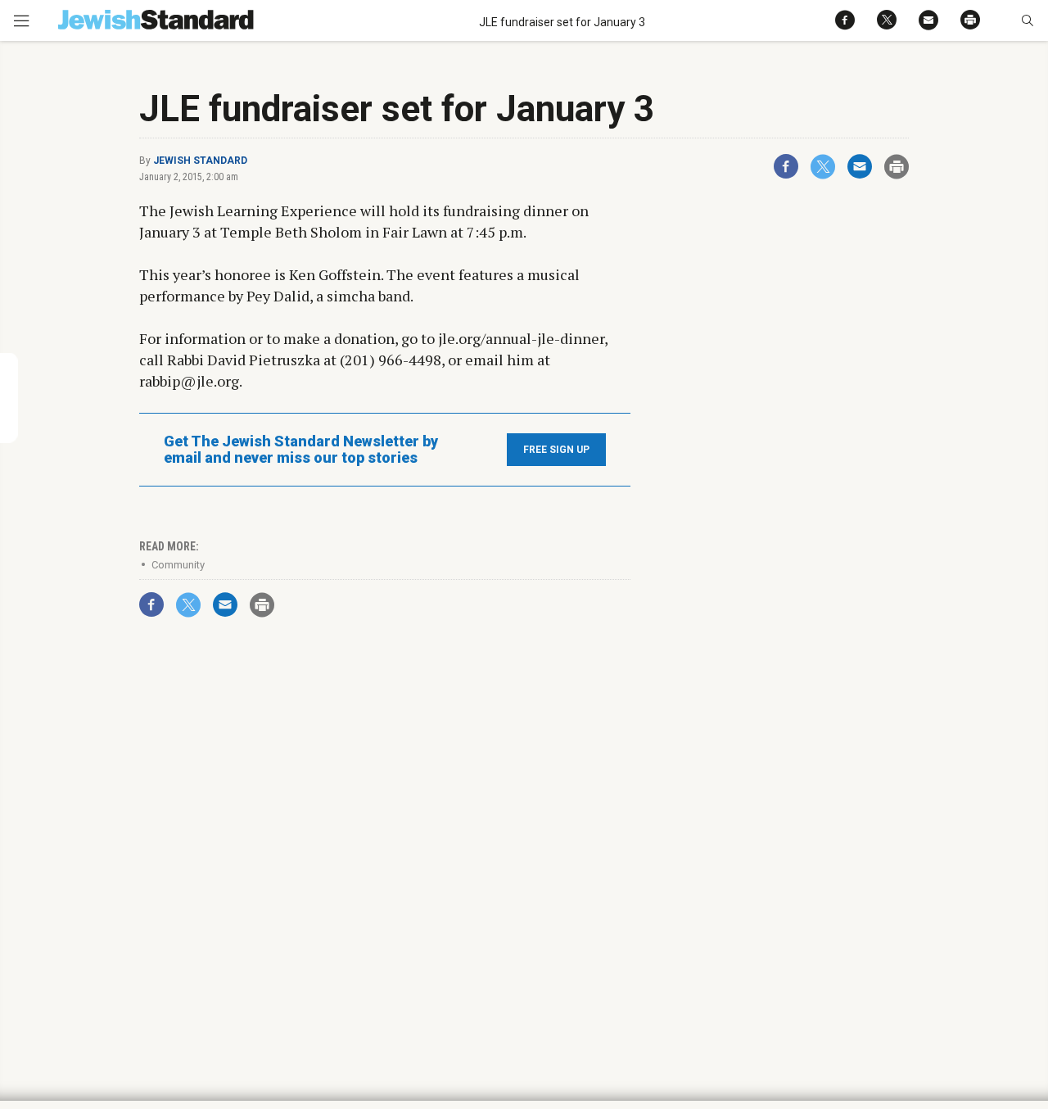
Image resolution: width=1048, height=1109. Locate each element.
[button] (1027, 20)
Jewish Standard (200, 160)
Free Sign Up (556, 449)
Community (178, 565)
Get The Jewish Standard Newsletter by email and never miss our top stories (301, 449)
